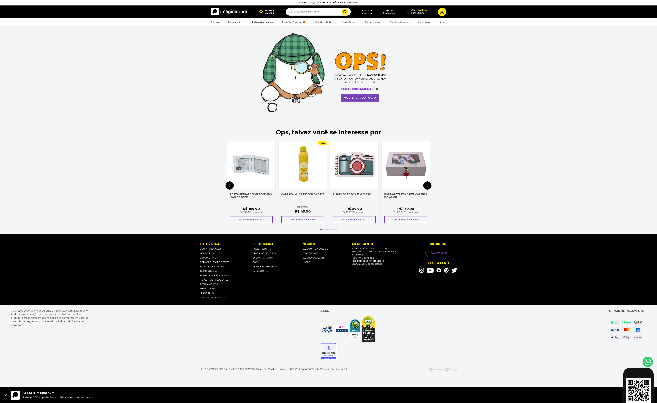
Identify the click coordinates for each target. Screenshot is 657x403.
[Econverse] (435, 370)
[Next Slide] (427, 185)
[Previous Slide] (230, 185)
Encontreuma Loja (367, 11)
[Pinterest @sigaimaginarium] (446, 270)
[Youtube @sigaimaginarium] (430, 270)
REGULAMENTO (349, 2)
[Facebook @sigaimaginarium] (438, 270)
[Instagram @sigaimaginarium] (421, 270)
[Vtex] (450, 370)
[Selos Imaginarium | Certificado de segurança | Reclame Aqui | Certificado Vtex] (348, 328)
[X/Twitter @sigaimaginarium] (454, 270)
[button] (266, 12)
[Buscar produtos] (345, 12)
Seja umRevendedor (389, 11)
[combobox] (318, 12)
